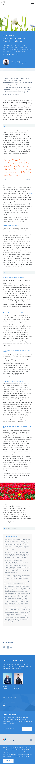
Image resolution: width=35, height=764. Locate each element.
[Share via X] (8, 647)
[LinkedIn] (31, 740)
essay (30, 193)
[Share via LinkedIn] (4, 647)
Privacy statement (8, 723)
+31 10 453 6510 (11, 703)
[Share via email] (11, 647)
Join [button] (27, 728)
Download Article (11, 126)
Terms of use (25, 756)
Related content (11, 272)
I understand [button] (8, 760)
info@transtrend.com (13, 706)
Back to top (8, 632)
